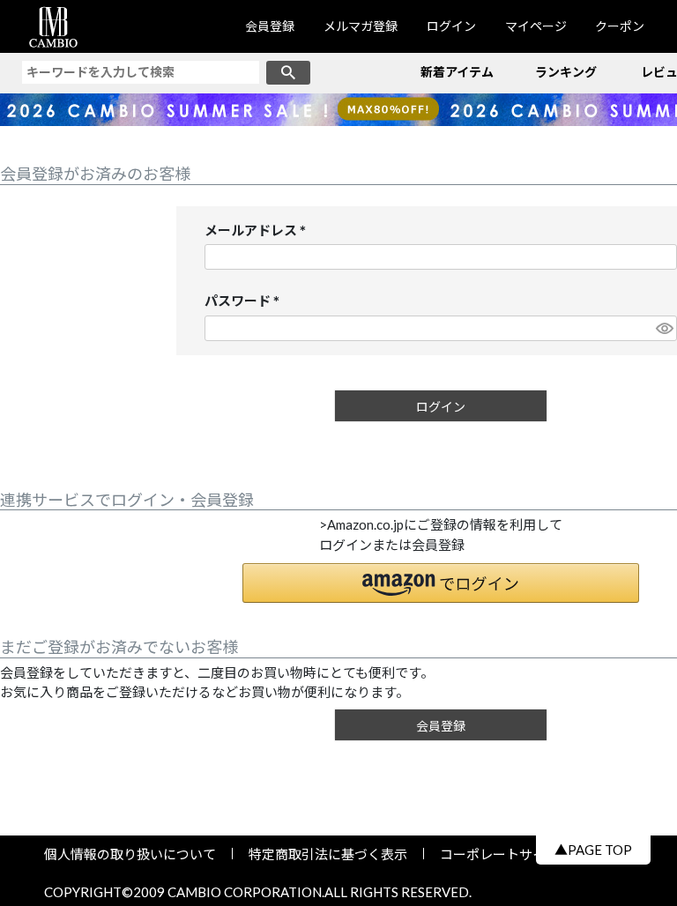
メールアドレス (259, 231)
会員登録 (269, 26)
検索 (288, 73)
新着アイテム (457, 71)
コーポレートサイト (493, 854)
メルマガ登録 (361, 26)
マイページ (536, 26)
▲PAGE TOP (593, 850)
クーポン (619, 26)
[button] (440, 583)
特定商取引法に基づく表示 (327, 854)
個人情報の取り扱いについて (136, 854)
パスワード (245, 302)
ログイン (451, 26)
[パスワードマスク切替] (663, 328)
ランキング (566, 71)
